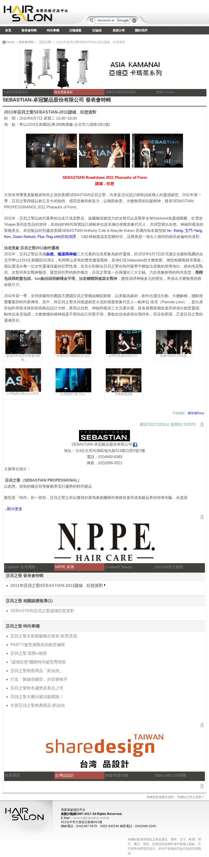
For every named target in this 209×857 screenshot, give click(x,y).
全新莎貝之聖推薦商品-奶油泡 (37, 705)
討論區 (97, 30)
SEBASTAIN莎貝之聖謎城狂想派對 (42, 611)
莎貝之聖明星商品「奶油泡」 (36, 671)
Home (10, 42)
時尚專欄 (53, 30)
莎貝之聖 (45, 42)
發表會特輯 (29, 30)
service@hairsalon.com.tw (91, 818)
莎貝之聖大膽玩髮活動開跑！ (36, 697)
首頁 (8, 30)
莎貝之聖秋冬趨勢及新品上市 (36, 688)
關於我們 (141, 30)
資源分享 (119, 30)
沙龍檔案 (75, 30)
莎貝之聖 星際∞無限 (28, 653)
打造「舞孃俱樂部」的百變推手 (39, 679)
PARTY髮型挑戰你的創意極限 (37, 644)
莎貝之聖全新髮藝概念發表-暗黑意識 (43, 636)
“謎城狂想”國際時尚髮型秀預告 (38, 662)
